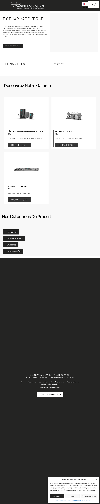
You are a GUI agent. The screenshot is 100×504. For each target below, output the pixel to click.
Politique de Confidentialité (74, 500)
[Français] (88, 4)
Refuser (72, 496)
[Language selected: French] (88, 4)
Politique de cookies (60, 500)
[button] (96, 480)
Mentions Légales (87, 500)
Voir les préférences (89, 496)
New (62, 64)
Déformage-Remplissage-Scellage (25, 131)
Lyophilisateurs (63, 131)
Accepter (57, 496)
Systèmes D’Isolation (18, 186)
